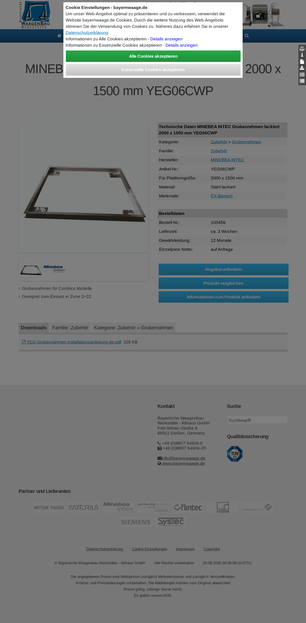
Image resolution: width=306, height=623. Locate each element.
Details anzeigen (166, 39)
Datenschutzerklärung (87, 32)
